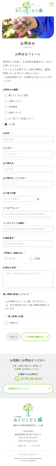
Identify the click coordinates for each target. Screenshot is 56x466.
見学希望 (13, 107)
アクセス (36, 445)
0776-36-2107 (31, 379)
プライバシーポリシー (28, 455)
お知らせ (22, 445)
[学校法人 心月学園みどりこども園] (29, 8)
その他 (12, 124)
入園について (15, 101)
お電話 (37, 258)
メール (12, 258)
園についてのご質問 (18, 95)
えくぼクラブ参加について (22, 118)
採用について (15, 112)
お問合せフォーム (18, 388)
